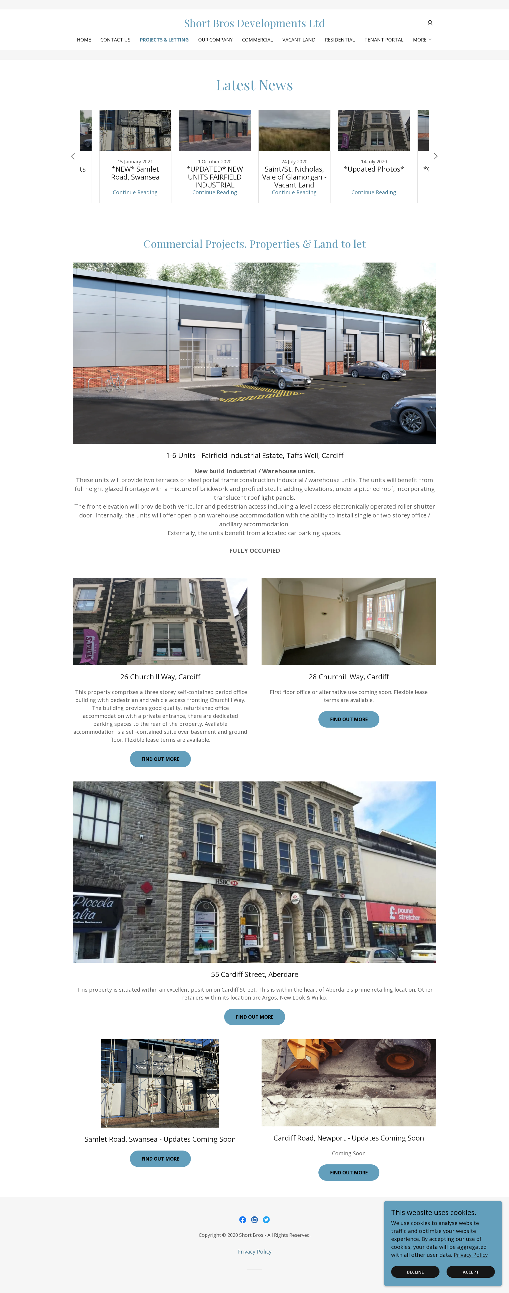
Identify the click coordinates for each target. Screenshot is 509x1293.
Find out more (160, 759)
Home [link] (84, 39)
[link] (254, 25)
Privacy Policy (471, 1254)
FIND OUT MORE (349, 1172)
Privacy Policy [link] (254, 1251)
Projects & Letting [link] (164, 39)
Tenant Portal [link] (384, 39)
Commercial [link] (257, 39)
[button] (430, 23)
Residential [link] (340, 39)
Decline (415, 1272)
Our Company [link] (215, 39)
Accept (471, 1272)
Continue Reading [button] (135, 192)
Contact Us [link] (115, 39)
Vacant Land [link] (298, 39)
